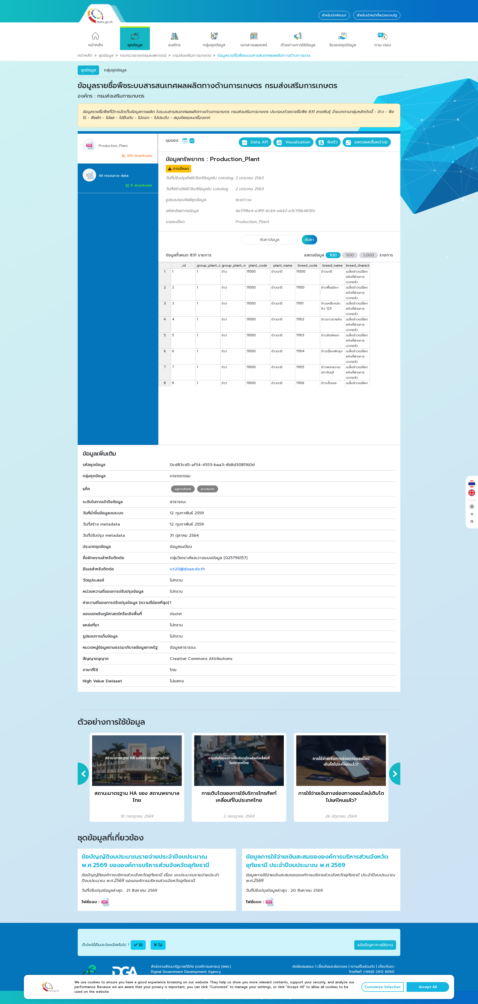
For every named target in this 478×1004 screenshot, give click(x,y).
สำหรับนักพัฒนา (334, 15)
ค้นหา (309, 240)
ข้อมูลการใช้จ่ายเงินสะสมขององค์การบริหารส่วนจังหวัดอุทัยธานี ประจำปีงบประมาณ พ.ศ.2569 (317, 861)
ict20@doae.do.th (187, 569)
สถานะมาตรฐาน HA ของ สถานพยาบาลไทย (136, 797)
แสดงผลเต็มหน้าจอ (370, 142)
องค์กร (174, 45)
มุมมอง (172, 140)
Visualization (297, 142)
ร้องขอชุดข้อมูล (342, 45)
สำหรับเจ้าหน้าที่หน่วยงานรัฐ (377, 15)
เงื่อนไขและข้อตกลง (332, 966)
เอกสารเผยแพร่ (253, 45)
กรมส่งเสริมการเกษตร (192, 56)
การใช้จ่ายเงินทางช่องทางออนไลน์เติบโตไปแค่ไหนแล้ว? (341, 797)
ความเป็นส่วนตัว (363, 966)
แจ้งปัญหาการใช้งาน (375, 945)
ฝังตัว (331, 142)
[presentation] (83, 774)
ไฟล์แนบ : (90, 902)
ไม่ (159, 945)
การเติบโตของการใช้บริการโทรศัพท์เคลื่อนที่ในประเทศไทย (239, 797)
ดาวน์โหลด (180, 168)
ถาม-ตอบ (382, 45)
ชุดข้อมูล (134, 45)
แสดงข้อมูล (314, 255)
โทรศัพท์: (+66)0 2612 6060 (371, 971)
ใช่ (139, 945)
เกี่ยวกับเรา (386, 966)
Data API (258, 142)
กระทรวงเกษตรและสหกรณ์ (143, 56)
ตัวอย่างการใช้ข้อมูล (298, 45)
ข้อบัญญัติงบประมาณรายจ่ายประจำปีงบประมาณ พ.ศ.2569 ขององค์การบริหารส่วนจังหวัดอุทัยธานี (145, 861)
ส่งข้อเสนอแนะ (303, 966)
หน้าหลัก (95, 45)
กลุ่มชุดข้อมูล (214, 45)
